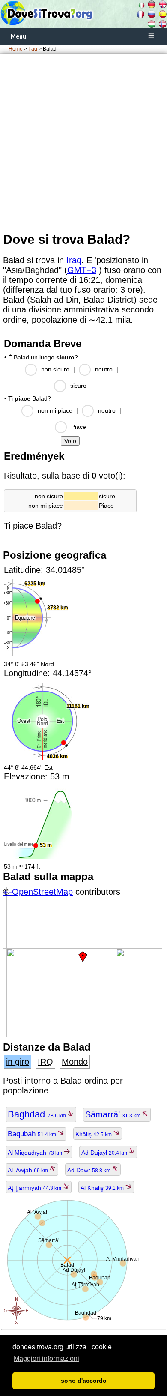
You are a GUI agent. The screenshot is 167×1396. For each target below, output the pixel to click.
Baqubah (32, 1134)
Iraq (32, 49)
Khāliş (94, 1134)
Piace (78, 426)
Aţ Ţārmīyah (35, 1187)
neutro (104, 369)
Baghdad (37, 1114)
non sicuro (55, 369)
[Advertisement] (83, 142)
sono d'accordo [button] (84, 1380)
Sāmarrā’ (113, 1114)
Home (16, 49)
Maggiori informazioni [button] (46, 1358)
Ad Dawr (89, 1170)
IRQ (45, 1061)
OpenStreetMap (42, 891)
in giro (17, 1061)
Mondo (75, 1061)
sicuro (78, 385)
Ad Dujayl (104, 1152)
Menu (18, 36)
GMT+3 (81, 270)
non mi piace (55, 410)
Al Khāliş (103, 1187)
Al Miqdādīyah (35, 1152)
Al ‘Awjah (28, 1170)
